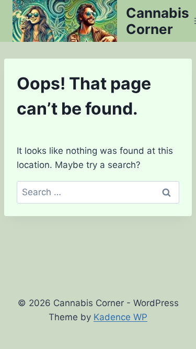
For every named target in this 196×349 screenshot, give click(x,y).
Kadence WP (120, 317)
